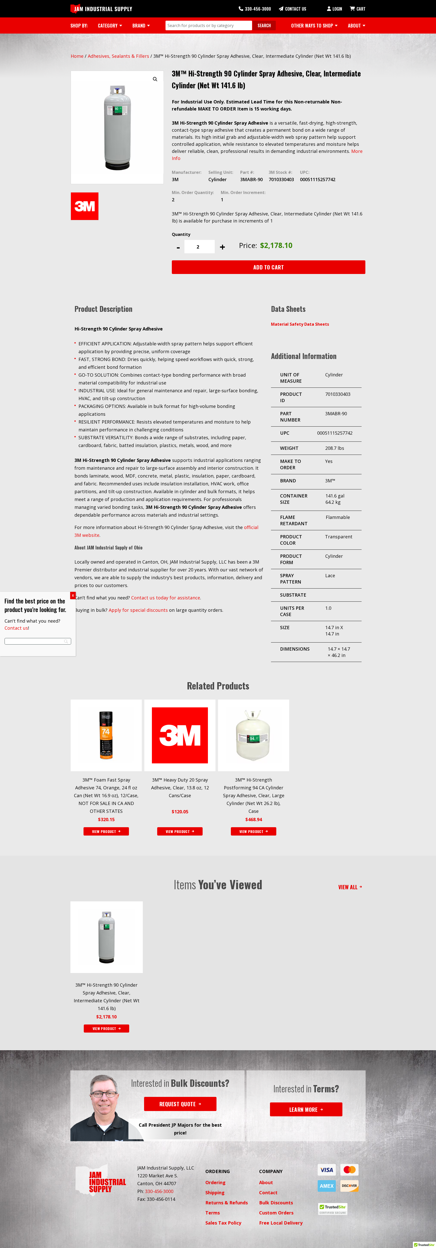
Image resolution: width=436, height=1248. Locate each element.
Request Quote (177, 1104)
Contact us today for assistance (165, 598)
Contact (268, 1192)
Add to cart (268, 267)
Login (337, 9)
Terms (212, 1213)
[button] (155, 79)
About (266, 1182)
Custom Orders (276, 1213)
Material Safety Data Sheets (300, 324)
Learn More (303, 1109)
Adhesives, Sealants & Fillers (118, 56)
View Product (104, 1028)
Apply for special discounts (138, 610)
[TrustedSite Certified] (333, 1209)
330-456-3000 (258, 9)
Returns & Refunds (226, 1203)
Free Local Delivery (281, 1223)
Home (77, 56)
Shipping (215, 1192)
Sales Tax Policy (223, 1223)
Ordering (215, 1182)
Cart (361, 9)
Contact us (16, 628)
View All (348, 887)
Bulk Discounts (276, 1203)
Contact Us (295, 9)
